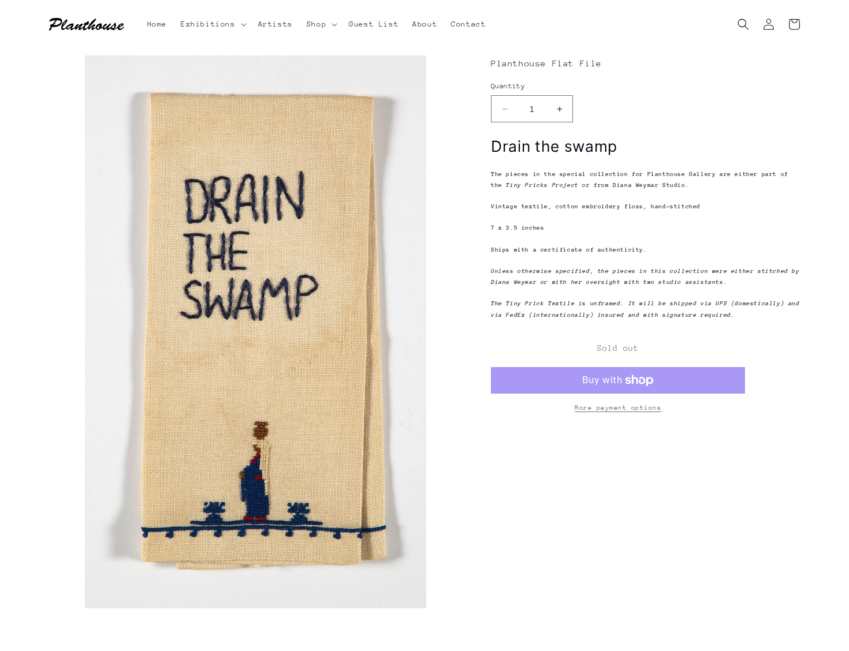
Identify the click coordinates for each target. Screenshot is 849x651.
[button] (212, 24)
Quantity (508, 86)
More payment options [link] (618, 407)
